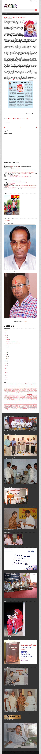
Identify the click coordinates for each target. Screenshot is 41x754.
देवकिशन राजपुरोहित (9, 392)
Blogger (25, 321)
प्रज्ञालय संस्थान (15, 396)
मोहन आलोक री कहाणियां (20, 185)
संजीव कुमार (14, 188)
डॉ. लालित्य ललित (35, 390)
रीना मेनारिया (22, 404)
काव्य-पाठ (21, 388)
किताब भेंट (23, 388)
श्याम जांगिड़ (36, 405)
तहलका (8, 391)
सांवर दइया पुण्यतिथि (19, 408)
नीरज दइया (29, 394)
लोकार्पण (6, 405)
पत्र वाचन (7, 395)
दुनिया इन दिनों (26, 391)
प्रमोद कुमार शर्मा (18, 396)
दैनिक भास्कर (19, 392)
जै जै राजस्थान (9, 390)
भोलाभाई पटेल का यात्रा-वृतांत (23, 187)
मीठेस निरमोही (30, 399)
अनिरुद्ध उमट (32, 383)
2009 (5, 375)
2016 (5, 363)
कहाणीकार (17, 388)
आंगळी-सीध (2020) (24, 182)
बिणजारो (19, 397)
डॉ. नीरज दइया (28, 390)
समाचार (8, 407)
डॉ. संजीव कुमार (5, 391)
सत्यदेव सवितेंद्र (33, 406)
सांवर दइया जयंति (10, 408)
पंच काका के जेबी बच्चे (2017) (11, 168)
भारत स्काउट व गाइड (19, 398)
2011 (5, 372)
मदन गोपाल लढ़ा (34, 398)
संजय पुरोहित (18, 406)
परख (17, 395)
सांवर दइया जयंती (14, 408)
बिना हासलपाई (22, 397)
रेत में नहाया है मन (30, 173)
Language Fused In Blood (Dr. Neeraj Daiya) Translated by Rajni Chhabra (18, 176)
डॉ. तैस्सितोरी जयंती (23, 390)
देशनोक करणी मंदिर (16, 392)
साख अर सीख (31, 407)
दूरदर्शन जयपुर (5, 392)
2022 (5, 332)
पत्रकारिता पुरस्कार (13, 395)
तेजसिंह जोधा (10, 391)
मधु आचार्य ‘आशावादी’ (10, 399)
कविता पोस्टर (5, 388)
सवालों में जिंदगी (26, 407)
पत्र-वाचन (10, 395)
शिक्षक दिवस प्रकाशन (32, 405)
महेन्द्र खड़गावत (23, 399)
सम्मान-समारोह (18, 407)
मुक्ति (35, 399)
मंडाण (9, 185)
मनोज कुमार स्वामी (16, 399)
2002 (5, 379)
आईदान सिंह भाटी (31, 384)
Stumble (23, 118)
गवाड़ (13, 389)
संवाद (24, 407)
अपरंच (13, 384)
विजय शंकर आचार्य (16, 405)
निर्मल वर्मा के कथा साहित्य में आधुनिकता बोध (12, 175)
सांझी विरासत (34, 407)
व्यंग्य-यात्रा (23, 405)
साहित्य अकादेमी (25, 408)
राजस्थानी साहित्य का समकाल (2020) (11, 171)
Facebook (10, 118)
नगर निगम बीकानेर (28, 392)
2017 (5, 361)
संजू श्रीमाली (22, 406)
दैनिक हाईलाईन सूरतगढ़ (23, 392)
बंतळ (24, 396)
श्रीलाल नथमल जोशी (9, 406)
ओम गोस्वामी (13, 187)
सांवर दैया (22, 408)
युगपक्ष (21, 400)
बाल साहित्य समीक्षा (11, 397)
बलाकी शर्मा (26, 396)
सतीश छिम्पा (24, 406)
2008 (5, 377)
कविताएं (13, 388)
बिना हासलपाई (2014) (18, 182)
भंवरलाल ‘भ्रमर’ (10, 398)
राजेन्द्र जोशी (12, 404)
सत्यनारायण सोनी (5, 407)
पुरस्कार (30, 395)
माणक (26, 399)
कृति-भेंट (34, 388)
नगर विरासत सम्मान (32, 392)
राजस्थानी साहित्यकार (6, 404)
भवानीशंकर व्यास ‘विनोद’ (15, 398)
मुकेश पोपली (33, 399)
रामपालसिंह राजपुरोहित (19, 404)
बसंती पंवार (28, 396)
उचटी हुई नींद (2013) (10, 166)
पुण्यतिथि (28, 395)
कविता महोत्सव (8, 388)
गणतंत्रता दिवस (5, 389)
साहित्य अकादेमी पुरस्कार (31, 408)
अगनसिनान (19, 383)
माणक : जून (28, 399)
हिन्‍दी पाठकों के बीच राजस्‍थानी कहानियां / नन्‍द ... (12, 341)
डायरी (15, 390)
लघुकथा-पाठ (31, 404)
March (7, 356)
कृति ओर (32, 388)
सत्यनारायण (36, 406)
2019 (5, 337)
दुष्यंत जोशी (34, 391)
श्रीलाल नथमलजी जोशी (14, 406)
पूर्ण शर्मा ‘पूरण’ (9, 396)
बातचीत (31, 396)
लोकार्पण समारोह (9, 405)
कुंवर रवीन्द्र (30, 388)
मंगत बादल (29, 398)
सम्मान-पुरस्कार (15, 407)
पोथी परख (12, 396)
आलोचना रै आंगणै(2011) (12, 182)
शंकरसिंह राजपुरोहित (26, 405)
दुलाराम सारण (32, 391)
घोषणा (22, 389)
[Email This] (6, 122)
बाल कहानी (33, 396)
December (7, 339)
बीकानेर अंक (25, 397)
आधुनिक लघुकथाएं (10, 172)
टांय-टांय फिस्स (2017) (18, 168)
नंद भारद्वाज (35, 392)
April (6, 354)
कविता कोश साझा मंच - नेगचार (8, 220)
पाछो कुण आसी (20, 395)
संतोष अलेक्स (27, 406)
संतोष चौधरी (30, 406)
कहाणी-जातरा (15, 388)
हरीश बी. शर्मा (29, 409)
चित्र (23, 389)
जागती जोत (34, 389)
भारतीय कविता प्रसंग (24, 398)
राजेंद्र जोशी (9, 404)
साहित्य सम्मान (35, 408)
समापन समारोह (10, 407)
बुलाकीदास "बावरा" (7, 398)
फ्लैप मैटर (23, 396)
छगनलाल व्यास (30, 389)
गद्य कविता (8, 389)
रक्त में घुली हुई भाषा (16, 166)
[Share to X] (8, 122)
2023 (5, 330)
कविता (28, 387)
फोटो (20, 396)
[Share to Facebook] (9, 122)
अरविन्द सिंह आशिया (23, 384)
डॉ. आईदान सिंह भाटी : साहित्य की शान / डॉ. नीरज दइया (15, 17)
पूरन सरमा (7, 396)
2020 (5, 335)
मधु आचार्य (6, 399)
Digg (28, 118)
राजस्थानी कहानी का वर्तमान (16, 172)
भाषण (26, 398)
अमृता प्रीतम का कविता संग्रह (32, 187)
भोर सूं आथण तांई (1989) (11, 183)
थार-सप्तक (18, 391)
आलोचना (15, 385)
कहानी (19, 388)
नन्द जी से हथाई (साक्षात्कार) (30, 172)
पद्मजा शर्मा (16, 395)
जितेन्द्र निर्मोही (6, 390)
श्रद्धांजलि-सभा (5, 406)
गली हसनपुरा (11, 389)
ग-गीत (16, 173)
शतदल (28, 405)
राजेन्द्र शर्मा (15, 404)
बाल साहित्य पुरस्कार (6, 397)
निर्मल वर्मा (9, 187)
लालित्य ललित (34, 404)
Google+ (19, 118)
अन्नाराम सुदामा (10, 384)
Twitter (15, 118)
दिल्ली (19, 391)
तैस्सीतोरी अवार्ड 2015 (14, 391)
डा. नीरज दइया (13, 390)
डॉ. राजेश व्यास (31, 390)
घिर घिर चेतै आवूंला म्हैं (19, 389)
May (6, 352)
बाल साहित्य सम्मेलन (16, 397)
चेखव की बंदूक (28, 389)
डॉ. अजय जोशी (19, 390)
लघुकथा (29, 404)
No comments (10, 18)
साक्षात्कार (29, 407)
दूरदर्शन (36, 391)
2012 (5, 370)
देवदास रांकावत (12, 392)
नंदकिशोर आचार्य (6, 188)
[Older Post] (36, 127)
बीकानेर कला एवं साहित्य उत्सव (32, 397)
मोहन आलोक (16, 400)
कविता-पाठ (11, 388)
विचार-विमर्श (13, 405)
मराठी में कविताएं (20, 399)
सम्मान (12, 407)
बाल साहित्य (36, 396)
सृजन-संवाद (8, 167)
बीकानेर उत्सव (27, 397)
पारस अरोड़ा (25, 395)
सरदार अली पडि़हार (22, 407)
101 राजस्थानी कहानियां (24, 172)
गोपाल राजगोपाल (15, 389)
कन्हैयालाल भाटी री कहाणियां (27, 185)
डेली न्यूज (17, 390)
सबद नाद (29, 188)
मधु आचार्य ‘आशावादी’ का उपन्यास (23, 173)
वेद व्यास (19, 405)
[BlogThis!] (7, 122)
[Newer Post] (4, 127)
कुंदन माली (28, 388)
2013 (5, 368)
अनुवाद (35, 383)
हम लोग (21, 409)
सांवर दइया (6, 408)
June (6, 350)
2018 (5, 360)
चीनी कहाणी (25, 389)
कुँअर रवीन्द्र (25, 388)
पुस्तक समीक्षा (33, 395)
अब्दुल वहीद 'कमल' (16, 384)
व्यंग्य (21, 405)
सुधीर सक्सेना (10, 188)
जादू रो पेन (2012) (10, 184)
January (7, 358)
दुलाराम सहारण (29, 391)
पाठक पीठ (23, 395)
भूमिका (27, 398)
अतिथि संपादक (26, 383)
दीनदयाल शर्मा (23, 391)
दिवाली (21, 391)
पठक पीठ (5, 395)
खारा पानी (36, 388)
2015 (5, 365)
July (6, 348)
